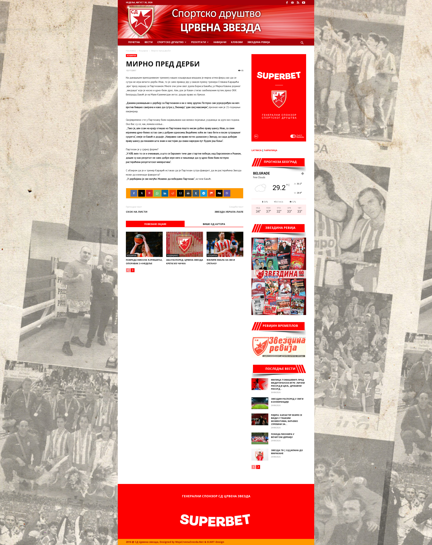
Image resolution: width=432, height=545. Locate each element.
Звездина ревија (258, 42)
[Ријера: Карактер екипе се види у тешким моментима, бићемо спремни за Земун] (259, 419)
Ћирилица (270, 150)
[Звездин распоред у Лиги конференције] (259, 403)
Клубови (237, 42)
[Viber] (227, 193)
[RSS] (298, 2)
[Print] (188, 193)
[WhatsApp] (157, 193)
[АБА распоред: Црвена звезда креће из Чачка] (184, 244)
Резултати (198, 42)
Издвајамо (172, 255)
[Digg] (219, 193)
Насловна (131, 50)
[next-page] (132, 270)
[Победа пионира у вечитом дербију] (259, 438)
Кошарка (143, 50)
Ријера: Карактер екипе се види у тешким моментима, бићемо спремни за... (286, 419)
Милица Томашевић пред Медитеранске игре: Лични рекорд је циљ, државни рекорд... (288, 384)
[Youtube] (303, 2)
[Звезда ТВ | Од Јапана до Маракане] (259, 455)
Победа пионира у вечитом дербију (282, 436)
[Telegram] (203, 193)
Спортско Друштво (170, 42)
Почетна (134, 42)
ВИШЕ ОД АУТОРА (214, 224)
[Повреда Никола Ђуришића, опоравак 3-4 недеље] (144, 244)
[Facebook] (286, 2)
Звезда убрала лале (228, 211)
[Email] (180, 193)
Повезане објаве (155, 224)
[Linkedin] (164, 193)
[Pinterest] (149, 193)
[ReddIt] (172, 193)
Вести (149, 42)
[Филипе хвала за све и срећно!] (225, 244)
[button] (302, 43)
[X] (141, 193)
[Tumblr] (196, 193)
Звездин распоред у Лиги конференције (287, 400)
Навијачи (219, 42)
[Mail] (292, 2)
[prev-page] (128, 270)
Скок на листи (136, 211)
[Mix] (211, 193)
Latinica (256, 150)
